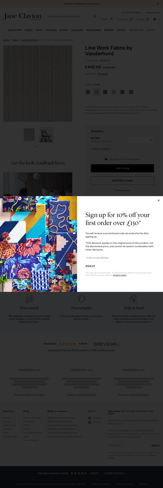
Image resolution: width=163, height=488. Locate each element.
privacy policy (119, 275)
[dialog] (81, 244)
